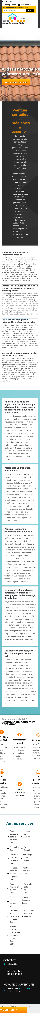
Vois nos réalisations (16, 82)
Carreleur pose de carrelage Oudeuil (14, 858)
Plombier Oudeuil (27, 848)
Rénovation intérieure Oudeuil (29, 913)
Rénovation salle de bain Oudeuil (28, 888)
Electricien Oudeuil (14, 848)
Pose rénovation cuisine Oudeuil (14, 888)
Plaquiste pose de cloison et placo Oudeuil (14, 874)
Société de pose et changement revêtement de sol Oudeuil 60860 (15, 935)
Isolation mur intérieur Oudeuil (26, 835)
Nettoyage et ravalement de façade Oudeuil (14, 916)
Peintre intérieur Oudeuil (26, 871)
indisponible (8, 1)
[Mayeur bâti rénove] (13, 19)
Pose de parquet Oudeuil (13, 901)
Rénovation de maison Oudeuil (26, 900)
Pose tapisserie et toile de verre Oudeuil (14, 837)
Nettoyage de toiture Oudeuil (27, 857)
